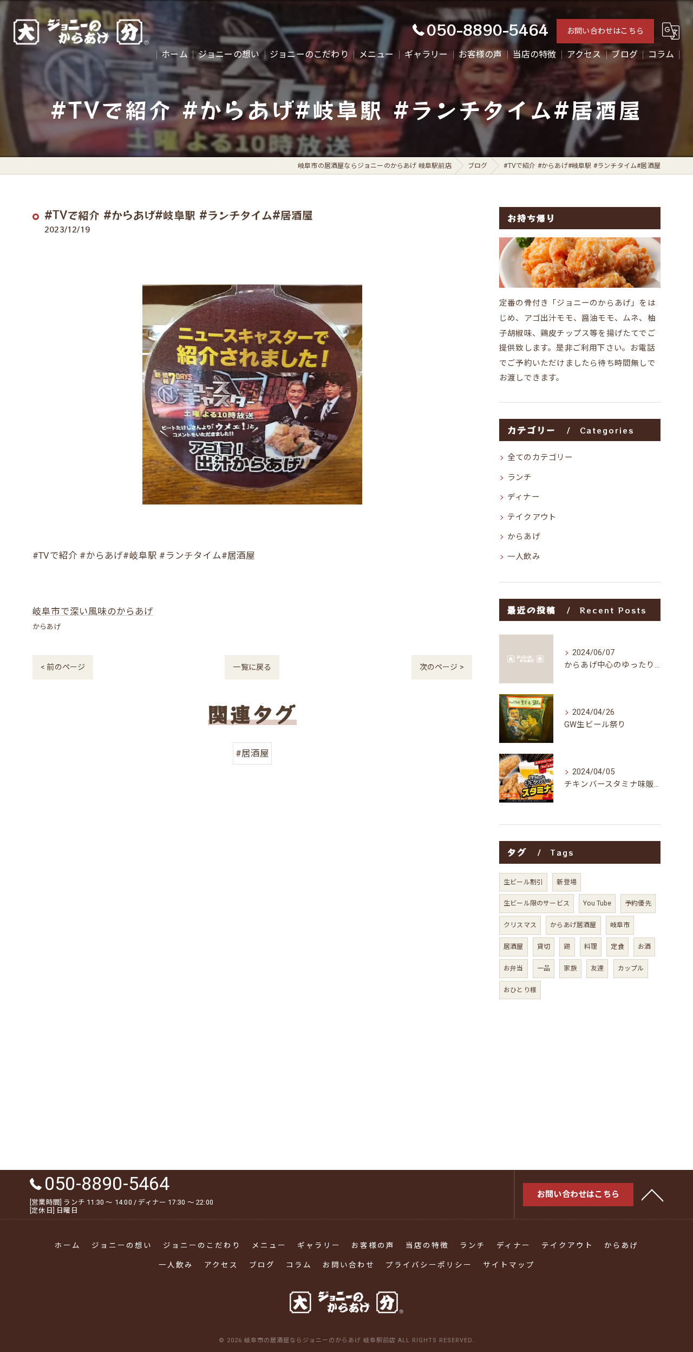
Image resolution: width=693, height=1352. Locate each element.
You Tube (597, 903)
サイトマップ (509, 1264)
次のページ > (442, 667)
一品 (543, 968)
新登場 (567, 882)
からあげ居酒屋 (573, 925)
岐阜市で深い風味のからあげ (93, 611)
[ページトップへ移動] (652, 1194)
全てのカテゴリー (540, 457)
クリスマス (520, 925)
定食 (617, 946)
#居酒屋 (253, 753)
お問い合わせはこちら (605, 31)
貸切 (543, 946)
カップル (631, 968)
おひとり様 (520, 990)
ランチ (519, 477)
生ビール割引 (523, 882)
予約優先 (638, 903)
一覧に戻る (252, 667)
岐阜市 (620, 925)
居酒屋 (514, 946)
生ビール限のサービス (537, 903)
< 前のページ (63, 667)
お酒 (644, 946)
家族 (570, 968)
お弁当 (514, 968)
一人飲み (523, 556)
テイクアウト (532, 517)
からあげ (46, 627)
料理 (590, 946)
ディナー (523, 497)
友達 (597, 968)
